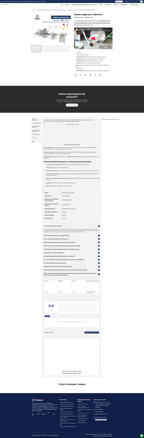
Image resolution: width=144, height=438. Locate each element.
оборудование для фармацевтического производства (84, 4)
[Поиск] (141, 1)
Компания (67, 4)
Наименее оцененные (62, 316)
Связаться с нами (134, 4)
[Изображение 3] (56, 48)
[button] (72, 226)
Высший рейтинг (54, 316)
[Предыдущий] (33, 29)
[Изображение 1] (36, 48)
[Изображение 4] (66, 48)
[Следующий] (69, 29)
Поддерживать (124, 4)
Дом (62, 4)
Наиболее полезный (71, 316)
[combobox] (132, 1)
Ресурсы (116, 4)
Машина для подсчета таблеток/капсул (76, 9)
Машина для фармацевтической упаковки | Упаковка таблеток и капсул (51, 9)
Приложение (108, 4)
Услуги (101, 4)
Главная (33, 9)
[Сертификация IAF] (34, 415)
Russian (119, 1)
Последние (47, 316)
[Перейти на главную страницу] (37, 400)
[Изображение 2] (46, 48)
